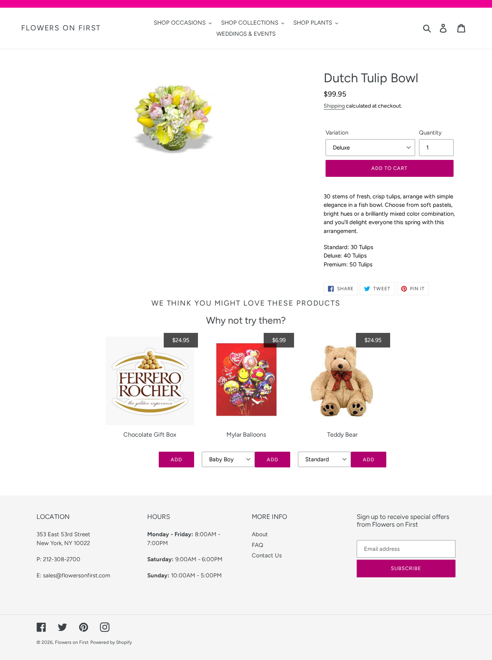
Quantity (430, 132)
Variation (337, 132)
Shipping (334, 106)
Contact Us (267, 555)
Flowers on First (61, 28)
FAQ (257, 545)
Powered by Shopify (111, 642)
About (260, 534)
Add (176, 459)
